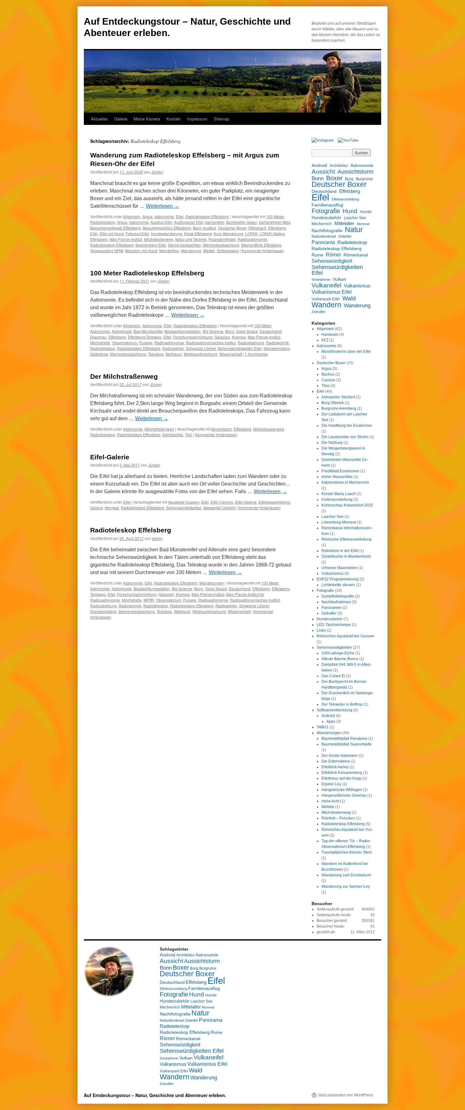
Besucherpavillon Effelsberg (167, 227)
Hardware (329, 334)
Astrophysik (122, 331)
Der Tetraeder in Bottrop (342, 704)
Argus (147, 216)
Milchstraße (100, 342)
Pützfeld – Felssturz (338, 818)
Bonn (229, 331)
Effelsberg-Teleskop (145, 337)
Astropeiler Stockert (338, 397)
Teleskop (156, 354)
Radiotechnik (277, 342)
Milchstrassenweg (268, 429)
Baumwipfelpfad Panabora (344, 738)
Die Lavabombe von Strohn (345, 437)
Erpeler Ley (331, 784)
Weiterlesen (162, 206)
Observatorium (124, 342)
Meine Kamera (146, 119)
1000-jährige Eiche (337, 653)
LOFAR (251, 233)
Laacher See (355, 218)
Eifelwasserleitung (274, 502)
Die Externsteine (335, 761)
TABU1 (323, 727)
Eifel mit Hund (112, 233)
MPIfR (149, 600)
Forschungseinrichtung (193, 337)
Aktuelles (99, 119)
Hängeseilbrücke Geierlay (343, 795)
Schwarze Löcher (201, 348)
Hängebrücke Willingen (341, 790)
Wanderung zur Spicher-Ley (345, 886)
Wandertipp (169, 250)
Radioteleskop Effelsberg (207, 216)
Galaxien (222, 337)
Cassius (328, 380)
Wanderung (191, 250)
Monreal (112, 507)
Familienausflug (327, 204)
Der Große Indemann (339, 755)
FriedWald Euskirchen (340, 471)
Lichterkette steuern (338, 585)
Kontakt (173, 119)
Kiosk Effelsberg (198, 233)
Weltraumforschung (200, 354)
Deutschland (271, 331)
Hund (350, 211)
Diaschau (98, 337)
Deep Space (247, 331)
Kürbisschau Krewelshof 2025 (347, 505)
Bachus (327, 374)
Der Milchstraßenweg (124, 376)
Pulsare (145, 342)
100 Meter (262, 325)
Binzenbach (221, 429)
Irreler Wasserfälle (337, 477)
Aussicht (323, 171)
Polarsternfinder (222, 239)
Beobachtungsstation (182, 331)
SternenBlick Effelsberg (261, 245)
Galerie (120, 119)
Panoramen (331, 607)
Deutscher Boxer (232, 227)
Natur (354, 229)
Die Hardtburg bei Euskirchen (346, 425)
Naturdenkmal (324, 236)
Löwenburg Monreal (338, 522)
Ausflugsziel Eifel (188, 222)
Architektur (339, 165)
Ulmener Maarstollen (339, 568)
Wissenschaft (230, 354)
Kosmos (239, 337)
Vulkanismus (357, 285)
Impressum (197, 119)
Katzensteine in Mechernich (345, 482)
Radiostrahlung (251, 342)
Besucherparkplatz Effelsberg (115, 227)
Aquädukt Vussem (183, 502)
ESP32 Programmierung (338, 579)
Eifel (179, 216)
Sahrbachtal (172, 434)
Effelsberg (277, 227)
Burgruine (364, 179)
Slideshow (99, 354)
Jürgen (157, 172)
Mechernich (322, 224)
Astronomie (164, 216)
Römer (333, 254)
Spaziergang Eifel (150, 245)
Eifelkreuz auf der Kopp (341, 778)
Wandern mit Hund (141, 250)
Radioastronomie (252, 239)
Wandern (326, 305)
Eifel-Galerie (109, 457)
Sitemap (221, 119)
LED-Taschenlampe (334, 624)
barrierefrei (214, 222)
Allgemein (131, 216)
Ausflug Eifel (161, 222)
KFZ (324, 340)
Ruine (317, 254)
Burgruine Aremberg (338, 408)
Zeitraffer (319, 312)
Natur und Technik (191, 239)
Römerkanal (356, 254)
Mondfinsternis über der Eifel (346, 351)
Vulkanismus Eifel (332, 292)
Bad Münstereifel (148, 331)
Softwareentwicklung (334, 710)
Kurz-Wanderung (228, 233)
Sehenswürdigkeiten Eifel (240, 348)
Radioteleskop (102, 348)
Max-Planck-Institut (125, 239)
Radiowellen (173, 348)
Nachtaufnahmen (336, 602)
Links (321, 630)
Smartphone (321, 279)
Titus (325, 385)
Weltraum (173, 354)
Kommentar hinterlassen (263, 250)
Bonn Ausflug (204, 227)
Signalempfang (277, 348)
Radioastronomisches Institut (211, 342)
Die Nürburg (332, 442)
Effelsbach (257, 227)
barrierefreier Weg (274, 222)
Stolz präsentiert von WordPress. (346, 1095)
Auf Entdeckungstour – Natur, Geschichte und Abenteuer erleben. (155, 1095)
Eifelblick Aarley (335, 767)
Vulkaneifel (326, 285)
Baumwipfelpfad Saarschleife (346, 744)
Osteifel (344, 236)
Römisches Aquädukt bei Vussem (345, 636)
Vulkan (339, 279)
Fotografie (326, 211)
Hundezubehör (326, 217)
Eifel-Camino (222, 502)
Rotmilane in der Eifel (339, 551)
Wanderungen (211, 583)
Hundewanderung (166, 233)
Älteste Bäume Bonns (339, 659)
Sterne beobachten (184, 245)
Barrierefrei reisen (241, 222)
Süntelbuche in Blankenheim (346, 556)
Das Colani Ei (333, 676)
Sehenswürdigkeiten (184, 507)
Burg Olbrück (332, 403)
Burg (349, 179)
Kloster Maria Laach (338, 494)
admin (157, 538)
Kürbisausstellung (336, 499)
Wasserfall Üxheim (219, 507)
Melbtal (327, 807)
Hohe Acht (330, 801)
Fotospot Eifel (137, 233)
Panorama (323, 242)
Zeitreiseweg (228, 250)
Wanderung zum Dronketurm (346, 875)
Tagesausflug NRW (106, 250)
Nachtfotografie (327, 230)
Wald (349, 298)
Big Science (213, 331)
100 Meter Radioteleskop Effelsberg (147, 273)
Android (319, 165)
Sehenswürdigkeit (332, 261)
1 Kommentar (256, 354)
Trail (188, 434)
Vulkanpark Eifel (326, 299)
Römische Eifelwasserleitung (346, 539)
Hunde (366, 212)
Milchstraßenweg (158, 239)
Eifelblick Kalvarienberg (341, 772)
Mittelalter (344, 223)
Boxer (334, 178)
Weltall (209, 250)
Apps (330, 721)
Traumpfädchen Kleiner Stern (346, 852)
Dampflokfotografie (337, 596)
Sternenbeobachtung (221, 245)
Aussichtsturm (355, 172)
